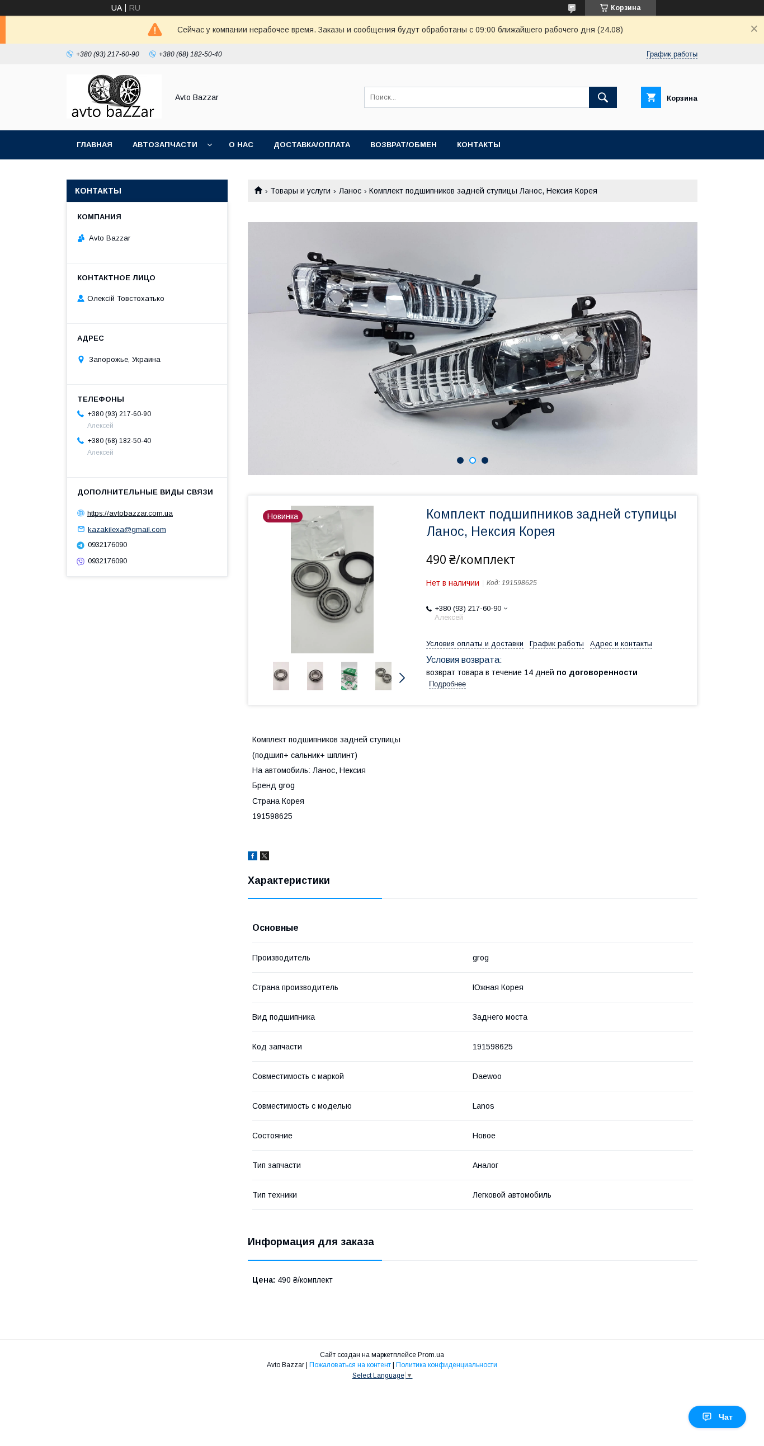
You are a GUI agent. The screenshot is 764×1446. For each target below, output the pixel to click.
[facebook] (252, 857)
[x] (264, 857)
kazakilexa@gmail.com (127, 529)
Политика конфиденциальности (446, 1365)
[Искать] (603, 97)
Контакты (479, 144)
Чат (726, 1416)
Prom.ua (431, 1355)
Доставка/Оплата (311, 144)
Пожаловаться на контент (350, 1365)
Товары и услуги (300, 190)
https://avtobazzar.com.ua (130, 513)
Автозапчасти (165, 144)
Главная (94, 144)
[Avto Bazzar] (114, 115)
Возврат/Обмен (403, 144)
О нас (241, 144)
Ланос (350, 190)
